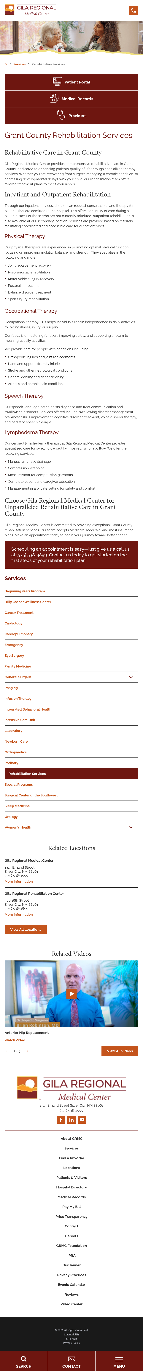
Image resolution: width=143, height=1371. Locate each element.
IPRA (72, 1255)
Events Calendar (71, 1285)
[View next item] (27, 1051)
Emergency (14, 645)
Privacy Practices (71, 1275)
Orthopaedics (16, 752)
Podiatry (11, 763)
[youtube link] (82, 1120)
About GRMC (71, 1139)
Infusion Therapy (18, 699)
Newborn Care (16, 741)
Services (15, 578)
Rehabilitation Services (27, 774)
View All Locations (25, 929)
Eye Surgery (14, 655)
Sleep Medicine (17, 806)
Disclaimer (72, 1265)
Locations (71, 1168)
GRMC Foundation (71, 1246)
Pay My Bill (71, 1207)
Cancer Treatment (19, 613)
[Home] (30, 10)
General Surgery (18, 677)
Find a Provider (71, 1158)
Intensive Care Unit (20, 720)
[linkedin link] (71, 1120)
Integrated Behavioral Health (28, 709)
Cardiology (13, 623)
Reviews (72, 1294)
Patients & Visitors (71, 1177)
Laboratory (13, 731)
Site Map (71, 1338)
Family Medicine (18, 666)
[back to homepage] (9, 64)
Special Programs (19, 784)
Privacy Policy (71, 1343)
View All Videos (120, 1051)
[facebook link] (61, 1120)
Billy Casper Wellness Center (28, 602)
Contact (71, 1226)
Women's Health (18, 827)
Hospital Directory (71, 1187)
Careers (71, 1236)
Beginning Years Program (25, 591)
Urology (11, 817)
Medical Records (72, 1197)
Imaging (11, 688)
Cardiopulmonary (19, 634)
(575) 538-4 (27, 554)
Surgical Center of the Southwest (31, 795)
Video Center (71, 1304)
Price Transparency (71, 1216)
